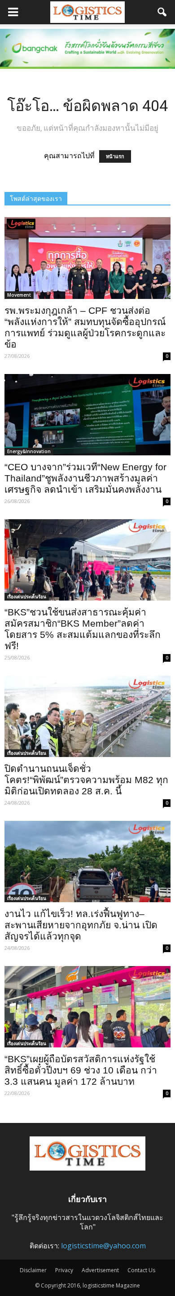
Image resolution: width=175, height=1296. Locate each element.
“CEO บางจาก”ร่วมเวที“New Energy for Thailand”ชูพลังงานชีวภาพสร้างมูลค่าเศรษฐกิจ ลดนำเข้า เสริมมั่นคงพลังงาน (85, 478)
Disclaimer (33, 1270)
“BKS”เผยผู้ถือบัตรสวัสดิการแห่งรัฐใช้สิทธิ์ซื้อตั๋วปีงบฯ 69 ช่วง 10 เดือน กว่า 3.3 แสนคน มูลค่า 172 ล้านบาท (80, 1070)
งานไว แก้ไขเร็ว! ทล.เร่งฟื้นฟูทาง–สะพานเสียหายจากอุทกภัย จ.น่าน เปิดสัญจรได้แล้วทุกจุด (81, 925)
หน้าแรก (115, 156)
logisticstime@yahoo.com (103, 1246)
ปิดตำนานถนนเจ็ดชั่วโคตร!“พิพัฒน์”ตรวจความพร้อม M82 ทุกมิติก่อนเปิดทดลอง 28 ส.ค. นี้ (86, 779)
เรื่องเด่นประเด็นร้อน (26, 596)
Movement (19, 295)
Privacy (64, 1270)
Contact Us (141, 1270)
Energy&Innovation (29, 451)
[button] (162, 12)
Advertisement (100, 1270)
